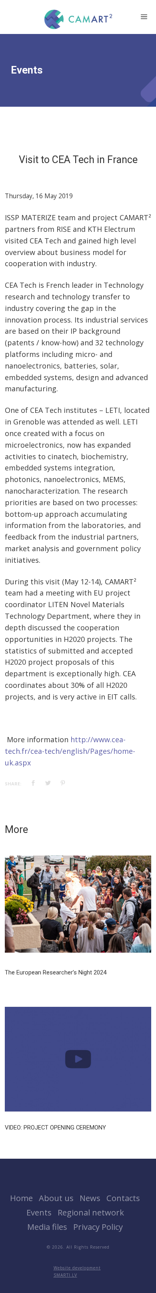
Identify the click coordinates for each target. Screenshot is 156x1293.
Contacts (123, 1197)
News (90, 1197)
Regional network (91, 1212)
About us (56, 1197)
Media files (47, 1226)
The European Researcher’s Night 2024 (55, 972)
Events (39, 1212)
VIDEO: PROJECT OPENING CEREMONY (55, 1127)
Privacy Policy (98, 1226)
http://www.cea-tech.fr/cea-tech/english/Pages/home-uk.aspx (70, 751)
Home (21, 1197)
